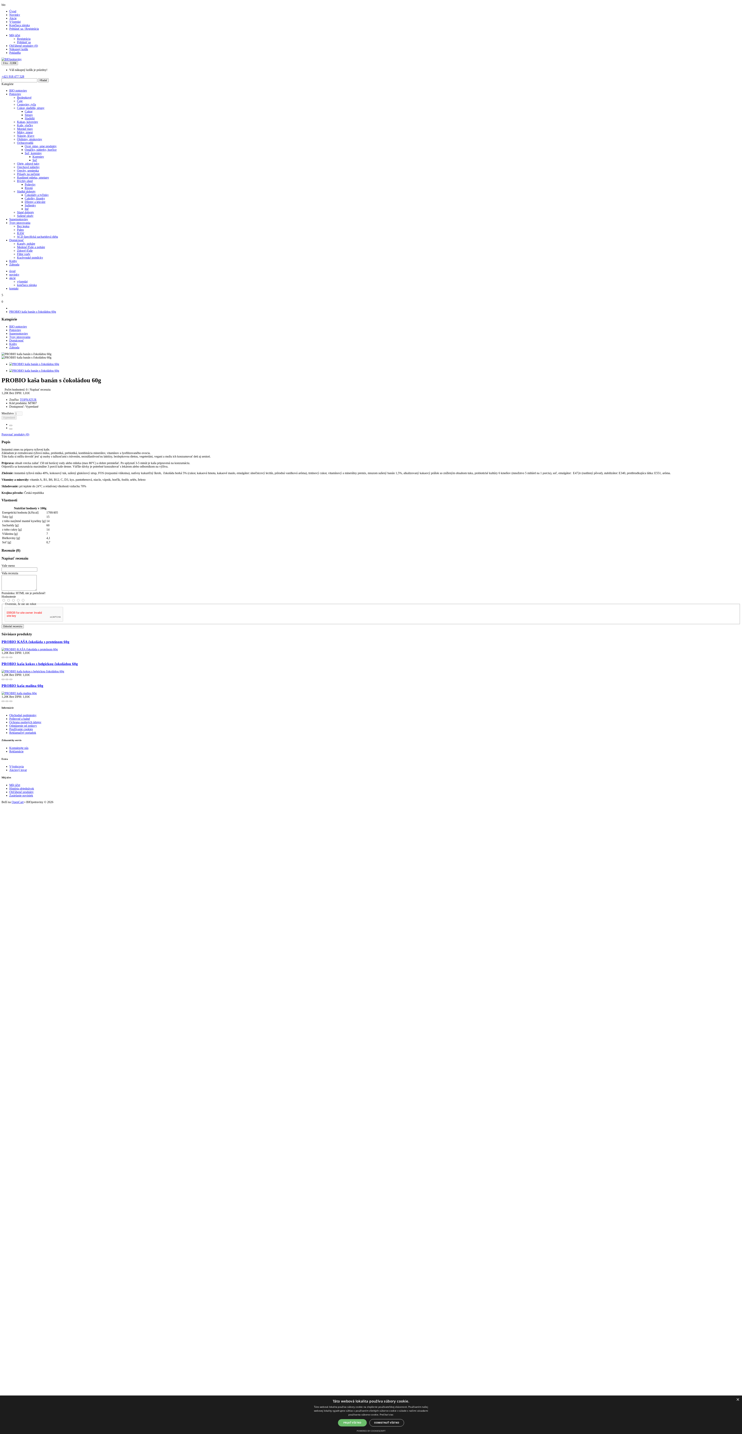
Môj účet (14, 785)
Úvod (12, 11)
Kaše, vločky (25, 125)
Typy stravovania (19, 222)
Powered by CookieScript (371, 1430)
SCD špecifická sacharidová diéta (37, 236)
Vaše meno (8, 565)
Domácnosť (16, 240)
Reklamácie (16, 751)
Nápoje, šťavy (25, 135)
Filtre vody (23, 254)
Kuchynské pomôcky (30, 257)
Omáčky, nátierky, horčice (41, 149)
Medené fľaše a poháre (31, 247)
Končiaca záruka (19, 25)
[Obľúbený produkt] (10, 425)
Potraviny (15, 94)
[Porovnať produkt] (10, 428)
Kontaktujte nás (18, 748)
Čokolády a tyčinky (37, 195)
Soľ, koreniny (33, 153)
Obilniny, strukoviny (29, 139)
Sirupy (29, 115)
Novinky (14, 14)
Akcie (13, 18)
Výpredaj (15, 21)
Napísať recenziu (40, 389)
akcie (12, 278)
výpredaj (22, 281)
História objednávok (21, 788)
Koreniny (38, 156)
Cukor (28, 111)
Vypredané (9, 417)
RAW (20, 233)
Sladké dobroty (26, 191)
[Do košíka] (3, 657)
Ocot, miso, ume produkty (41, 146)
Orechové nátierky (28, 167)
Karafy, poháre (26, 243)
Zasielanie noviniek (21, 795)
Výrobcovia (16, 766)
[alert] (371, 1415)
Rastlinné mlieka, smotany (33, 177)
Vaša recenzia (10, 573)
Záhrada (14, 264)
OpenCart (18, 802)
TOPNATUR (28, 399)
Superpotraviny (18, 219)
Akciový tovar (18, 770)
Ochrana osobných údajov (25, 722)
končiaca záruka (27, 285)
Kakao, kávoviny (27, 122)
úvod (12, 271)
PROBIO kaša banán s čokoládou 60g (32, 311)
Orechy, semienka (28, 170)
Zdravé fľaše (25, 250)
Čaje (20, 101)
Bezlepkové (24, 97)
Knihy (13, 261)
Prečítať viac (387, 1414)
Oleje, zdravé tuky (28, 163)
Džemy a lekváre (35, 202)
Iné (27, 208)
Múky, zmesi (25, 132)
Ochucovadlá (25, 142)
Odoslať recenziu (12, 626)
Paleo (20, 229)
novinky (14, 274)
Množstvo (8, 413)
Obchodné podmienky (23, 715)
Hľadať (43, 80)
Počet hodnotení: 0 (16, 389)
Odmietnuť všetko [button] (386, 1422)
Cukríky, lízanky (35, 198)
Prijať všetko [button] (352, 1422)
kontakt (13, 288)
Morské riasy (25, 128)
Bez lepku (23, 226)
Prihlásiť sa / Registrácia (24, 28)
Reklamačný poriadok (22, 732)
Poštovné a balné (19, 718)
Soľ (34, 160)
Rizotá (29, 188)
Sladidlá (30, 118)
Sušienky (30, 205)
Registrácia (24, 38)
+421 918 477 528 (13, 76)
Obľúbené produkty (21, 792)
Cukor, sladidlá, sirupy (30, 108)
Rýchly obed (25, 181)
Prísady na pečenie (28, 174)
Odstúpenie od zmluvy (23, 725)
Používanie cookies (21, 729)
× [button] (737, 1399)
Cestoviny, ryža (26, 104)
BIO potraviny (18, 90)
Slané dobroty (25, 212)
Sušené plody (25, 215)
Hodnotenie (9, 596)
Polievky (30, 184)
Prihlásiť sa (24, 42)
